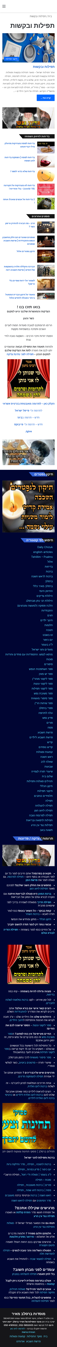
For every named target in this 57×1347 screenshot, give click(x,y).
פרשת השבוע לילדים (41, 737)
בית (50, 16)
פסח (50, 727)
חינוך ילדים (46, 620)
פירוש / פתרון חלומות (22, 1236)
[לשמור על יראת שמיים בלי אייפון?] (46, 285)
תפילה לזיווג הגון (43, 810)
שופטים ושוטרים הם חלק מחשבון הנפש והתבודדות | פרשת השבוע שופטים (18, 240)
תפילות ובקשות (44, 67)
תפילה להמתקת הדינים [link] (30, 1076)
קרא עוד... (46, 97)
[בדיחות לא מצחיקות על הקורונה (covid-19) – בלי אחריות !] (46, 189)
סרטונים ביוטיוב (27, 1062)
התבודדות (47, 610)
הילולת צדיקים (45, 595)
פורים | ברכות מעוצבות (38, 1185)
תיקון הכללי (46, 786)
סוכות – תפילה (43, 1179)
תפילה (49, 800)
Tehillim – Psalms (42, 556)
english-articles (43, 552)
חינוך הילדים (16, 1020)
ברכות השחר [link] (32, 914)
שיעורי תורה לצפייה (42, 771)
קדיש (50, 742)
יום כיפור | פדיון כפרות (39, 1169)
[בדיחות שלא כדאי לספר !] (46, 175)
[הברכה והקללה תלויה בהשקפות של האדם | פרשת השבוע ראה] (46, 271)
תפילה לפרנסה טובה (41, 815)
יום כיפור (48, 639)
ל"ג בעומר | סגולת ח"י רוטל (36, 1174)
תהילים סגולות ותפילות (40, 781)
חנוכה (49, 630)
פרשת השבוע (45, 732)
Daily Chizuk (45, 547)
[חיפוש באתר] (53, 7)
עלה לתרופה (45, 712)
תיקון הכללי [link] (45, 919)
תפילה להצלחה (44, 805)
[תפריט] (4, 7)
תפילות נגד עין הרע (42, 825)
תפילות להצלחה (40, 1300)
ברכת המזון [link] (44, 893)
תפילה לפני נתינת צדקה (20, 354)
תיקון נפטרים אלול (26, 251)
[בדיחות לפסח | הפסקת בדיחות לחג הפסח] (46, 161)
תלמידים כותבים (43, 795)
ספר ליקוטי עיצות (43, 683)
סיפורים (48, 664)
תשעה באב (46, 830)
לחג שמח (31, 1190)
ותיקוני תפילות (47, 1292)
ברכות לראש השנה (42, 576)
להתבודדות (21, 1011)
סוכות (49, 659)
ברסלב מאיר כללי (43, 586)
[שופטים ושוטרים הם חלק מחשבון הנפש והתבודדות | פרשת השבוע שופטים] (46, 241)
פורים (50, 722)
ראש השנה (46, 756)
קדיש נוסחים (46, 747)
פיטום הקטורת (47, 1245)
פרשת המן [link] (32, 880)
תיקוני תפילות (45, 791)
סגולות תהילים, (17, 1289)
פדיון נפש (47, 717)
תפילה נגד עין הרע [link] (44, 1216)
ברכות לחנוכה (43, 1164)
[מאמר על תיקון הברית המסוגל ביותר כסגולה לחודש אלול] (46, 296)
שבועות (48, 766)
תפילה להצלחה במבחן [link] (24, 1274)
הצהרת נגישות (28, 1332)
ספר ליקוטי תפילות (42, 688)
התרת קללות (23, 1212)
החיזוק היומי (46, 591)
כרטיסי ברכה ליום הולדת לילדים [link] (30, 1096)
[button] (29, 403)
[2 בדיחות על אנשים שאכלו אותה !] (46, 203)
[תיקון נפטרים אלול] (46, 256)
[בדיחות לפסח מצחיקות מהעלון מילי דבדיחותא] (46, 147)
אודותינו (20, 1341)
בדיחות (49, 566)
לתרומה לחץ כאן (17, 1328)
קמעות (51, 1283)
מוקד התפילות (34, 1336)
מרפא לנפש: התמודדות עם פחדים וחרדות (29, 654)
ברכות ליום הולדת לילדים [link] (29, 1094)
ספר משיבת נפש (43, 693)
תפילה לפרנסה (15, 876)
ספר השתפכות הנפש (41, 669)
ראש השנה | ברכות (40, 1195)
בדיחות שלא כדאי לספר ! (22, 171)
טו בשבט (48, 634)
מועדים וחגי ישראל (42, 649)
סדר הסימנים (44, 1200)
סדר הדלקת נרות (16, 1164)
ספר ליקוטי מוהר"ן (42, 678)
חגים (50, 615)
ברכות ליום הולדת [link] (37, 1086)
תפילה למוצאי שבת (40, 1258)
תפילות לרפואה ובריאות (39, 820)
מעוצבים (9, 1195)
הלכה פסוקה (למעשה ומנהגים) (35, 605)
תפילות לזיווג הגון (39, 888)
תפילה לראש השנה (21, 1200)
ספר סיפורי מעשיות (42, 698)
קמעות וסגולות (44, 752)
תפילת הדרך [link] (44, 902)
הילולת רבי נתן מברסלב (39, 600)
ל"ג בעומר (47, 644)
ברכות (49, 571)
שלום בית (47, 776)
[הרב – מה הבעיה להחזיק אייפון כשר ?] (46, 227)
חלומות (48, 625)
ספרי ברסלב (46, 708)
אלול (50, 561)
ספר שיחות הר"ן (44, 703)
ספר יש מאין (46, 673)
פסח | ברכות (44, 1190)
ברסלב (49, 581)
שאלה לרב (47, 761)
